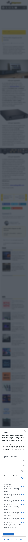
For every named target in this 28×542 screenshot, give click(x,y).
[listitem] (14, 457)
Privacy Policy (22, 539)
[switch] (22, 460)
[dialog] (14, 485)
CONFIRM (8, 534)
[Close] (25, 431)
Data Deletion (6, 539)
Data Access (14, 539)
